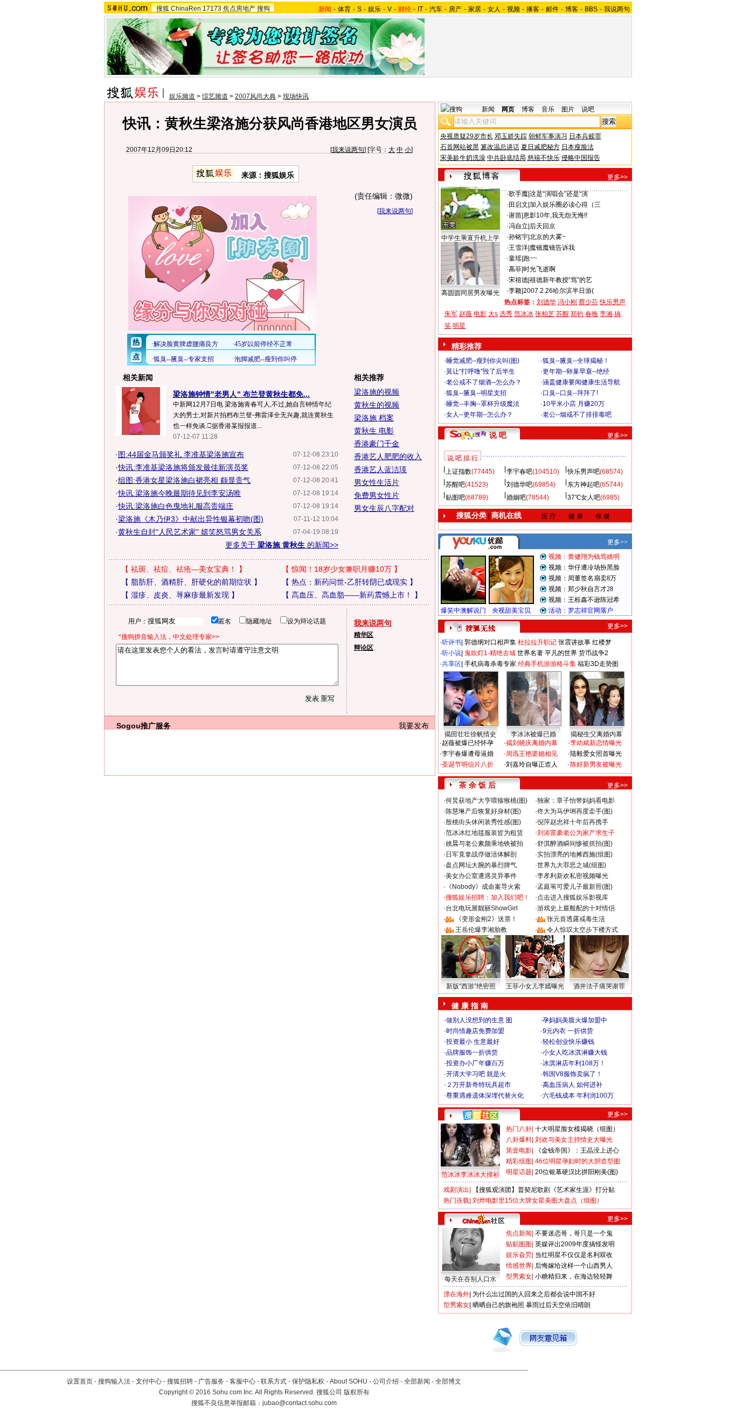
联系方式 (274, 1381)
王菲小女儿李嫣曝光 (535, 986)
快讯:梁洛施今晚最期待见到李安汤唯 (179, 493)
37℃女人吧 (583, 497)
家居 (474, 9)
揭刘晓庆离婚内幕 (532, 743)
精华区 (363, 634)
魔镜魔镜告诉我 (552, 247)
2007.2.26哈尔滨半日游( (558, 290)
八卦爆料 (519, 1139)
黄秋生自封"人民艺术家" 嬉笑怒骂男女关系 (189, 532)
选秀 (505, 314)
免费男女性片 (376, 495)
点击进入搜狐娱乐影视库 (572, 897)
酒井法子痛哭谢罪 (599, 986)
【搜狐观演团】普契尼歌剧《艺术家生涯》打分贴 (544, 1190)
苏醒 (562, 314)
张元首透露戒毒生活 (576, 919)
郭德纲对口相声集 (490, 642)
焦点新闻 (519, 1233)
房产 (455, 9)
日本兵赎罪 (585, 136)
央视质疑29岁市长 (466, 136)
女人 (494, 9)
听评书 (451, 642)
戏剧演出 (456, 1190)
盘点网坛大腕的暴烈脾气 (481, 865)
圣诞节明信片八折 (468, 764)
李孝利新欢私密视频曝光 (572, 876)
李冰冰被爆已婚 (533, 734)
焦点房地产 (239, 8)
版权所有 (357, 1392)
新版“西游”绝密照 (471, 986)
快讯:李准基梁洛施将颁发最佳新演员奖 (183, 467)
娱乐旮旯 (519, 1255)
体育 (344, 9)
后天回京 (543, 226)
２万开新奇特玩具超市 (478, 1085)
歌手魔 (518, 194)
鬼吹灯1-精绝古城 (490, 653)
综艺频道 (215, 96)
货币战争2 (593, 653)
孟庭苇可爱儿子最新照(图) (575, 886)
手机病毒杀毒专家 (490, 664)
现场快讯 (296, 96)
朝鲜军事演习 (548, 136)
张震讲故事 (574, 642)
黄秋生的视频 (376, 405)
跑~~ (530, 258)
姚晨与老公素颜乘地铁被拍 (484, 843)
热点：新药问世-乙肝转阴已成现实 (349, 582)
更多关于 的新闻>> (281, 544)
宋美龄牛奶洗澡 (462, 158)
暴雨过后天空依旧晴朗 (558, 1305)
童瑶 (515, 258)
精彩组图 (519, 1161)
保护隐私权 (308, 1381)
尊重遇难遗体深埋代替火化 (485, 1095)
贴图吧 (455, 497)
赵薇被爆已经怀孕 (468, 743)
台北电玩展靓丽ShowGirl (482, 908)
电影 (480, 314)
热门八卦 (519, 1129)
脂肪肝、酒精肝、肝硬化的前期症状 (191, 582)
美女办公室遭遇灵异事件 (481, 876)
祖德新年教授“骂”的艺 (561, 280)
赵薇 (465, 314)
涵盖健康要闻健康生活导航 (581, 382)
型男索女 (519, 1276)
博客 (571, 9)
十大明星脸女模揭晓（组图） (577, 1129)
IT (420, 9)
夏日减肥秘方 (540, 147)
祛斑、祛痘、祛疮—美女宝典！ (184, 569)
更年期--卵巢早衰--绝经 (576, 371)
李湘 (606, 314)
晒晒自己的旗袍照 (498, 1305)
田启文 (518, 204)
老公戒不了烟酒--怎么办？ (484, 382)
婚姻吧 (516, 497)
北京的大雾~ (548, 237)
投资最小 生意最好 (472, 1041)
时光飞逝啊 (539, 269)
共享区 (451, 664)
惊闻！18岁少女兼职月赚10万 (341, 569)
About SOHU (348, 1381)
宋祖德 (518, 280)
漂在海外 (456, 1294)
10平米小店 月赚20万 (574, 404)
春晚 (591, 314)
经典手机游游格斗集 (547, 664)
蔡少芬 (588, 302)
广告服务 (211, 1381)
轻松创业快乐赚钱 (568, 1041)
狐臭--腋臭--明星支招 (476, 393)
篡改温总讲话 (500, 147)
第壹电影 (519, 1150)
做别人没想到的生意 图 (479, 1020)
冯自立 (518, 226)
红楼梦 (602, 642)
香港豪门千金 (376, 443)
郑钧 (577, 314)
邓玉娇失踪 (511, 136)
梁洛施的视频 (376, 392)
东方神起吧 (583, 484)
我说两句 (617, 9)
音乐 (547, 109)
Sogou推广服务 (143, 725)
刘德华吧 (519, 484)
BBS (591, 9)
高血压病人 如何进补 (572, 1085)
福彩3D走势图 (598, 664)
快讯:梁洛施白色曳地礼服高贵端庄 (175, 506)
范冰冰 (523, 314)
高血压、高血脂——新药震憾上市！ (351, 595)
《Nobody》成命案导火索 (483, 886)
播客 (532, 9)
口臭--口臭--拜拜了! (570, 393)
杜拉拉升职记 (537, 642)
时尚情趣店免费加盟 (475, 1031)
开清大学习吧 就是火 (476, 1074)
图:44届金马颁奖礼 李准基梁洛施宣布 (181, 454)
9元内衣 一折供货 (568, 1031)
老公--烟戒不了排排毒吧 (577, 414)
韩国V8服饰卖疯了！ (572, 1074)
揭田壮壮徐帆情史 (470, 734)
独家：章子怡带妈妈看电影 (576, 800)
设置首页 (80, 1381)
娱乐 (374, 9)
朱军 (451, 314)
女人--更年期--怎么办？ (479, 414)
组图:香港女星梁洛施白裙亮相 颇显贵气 (184, 480)
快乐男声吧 (583, 471)
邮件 (552, 9)
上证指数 (458, 471)
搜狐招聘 (180, 1381)
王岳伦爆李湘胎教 (481, 929)
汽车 (435, 9)
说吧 (587, 109)
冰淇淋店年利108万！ (574, 1063)
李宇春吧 (519, 471)
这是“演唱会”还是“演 (559, 194)
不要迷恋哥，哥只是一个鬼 (574, 1233)
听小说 (451, 653)
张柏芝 (544, 314)
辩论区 (363, 647)
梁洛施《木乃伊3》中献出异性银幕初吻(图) (190, 519)
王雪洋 (518, 247)
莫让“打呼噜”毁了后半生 (480, 371)
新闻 (488, 109)
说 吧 (497, 435)
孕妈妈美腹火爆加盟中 (575, 1020)
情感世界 (519, 1265)
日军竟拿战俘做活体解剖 (481, 854)
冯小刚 (567, 302)
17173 (212, 8)
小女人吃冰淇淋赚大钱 (575, 1052)
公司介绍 (386, 1381)
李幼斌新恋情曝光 (596, 743)
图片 (567, 109)
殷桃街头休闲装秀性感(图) (483, 822)
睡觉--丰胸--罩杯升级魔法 (482, 404)
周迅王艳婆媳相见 (532, 753)
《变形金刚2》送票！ (486, 919)
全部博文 (448, 1381)
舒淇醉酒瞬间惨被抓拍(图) (575, 843)
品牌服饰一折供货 (472, 1052)
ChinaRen (186, 8)
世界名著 (530, 653)
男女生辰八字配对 (384, 508)
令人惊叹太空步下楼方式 (582, 929)
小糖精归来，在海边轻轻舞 (574, 1276)
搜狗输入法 (114, 1381)
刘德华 (546, 302)
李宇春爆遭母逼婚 (468, 753)
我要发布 (414, 725)
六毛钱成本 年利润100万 (578, 1095)
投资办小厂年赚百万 (475, 1063)
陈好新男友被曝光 (596, 764)
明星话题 (519, 1172)
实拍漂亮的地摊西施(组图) (575, 854)
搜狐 (162, 8)
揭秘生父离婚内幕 (596, 734)
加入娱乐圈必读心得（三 (565, 204)
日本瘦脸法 (577, 147)
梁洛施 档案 (374, 417)
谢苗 (515, 215)
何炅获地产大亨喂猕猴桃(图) (486, 800)
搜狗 (263, 8)
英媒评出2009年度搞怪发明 (575, 1244)
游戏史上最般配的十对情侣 (576, 908)
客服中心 (242, 1381)
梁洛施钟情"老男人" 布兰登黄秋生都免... (241, 394)
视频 (513, 9)
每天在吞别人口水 (470, 1279)
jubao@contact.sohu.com (299, 1403)
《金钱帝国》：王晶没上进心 (577, 1150)
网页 (508, 109)
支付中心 (149, 1381)
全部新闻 (417, 1381)
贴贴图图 (519, 1244)
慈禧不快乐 (543, 158)
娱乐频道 (182, 96)
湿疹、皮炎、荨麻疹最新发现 (180, 595)
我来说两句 (348, 149)
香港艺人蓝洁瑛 (380, 469)
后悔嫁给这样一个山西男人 (574, 1265)
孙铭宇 (518, 237)
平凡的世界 (561, 653)
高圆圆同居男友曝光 (470, 293)
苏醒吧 (455, 484)
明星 (459, 325)
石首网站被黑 (459, 147)
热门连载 (456, 1200)
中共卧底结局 (506, 158)
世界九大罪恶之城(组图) (571, 865)
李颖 (515, 290)
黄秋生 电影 (374, 430)
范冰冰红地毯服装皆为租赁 (484, 833)
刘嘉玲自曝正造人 (532, 764)
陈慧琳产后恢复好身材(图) (483, 811)
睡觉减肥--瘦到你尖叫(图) (482, 360)
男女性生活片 (376, 482)
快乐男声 (613, 302)
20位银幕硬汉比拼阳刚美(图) (576, 1172)
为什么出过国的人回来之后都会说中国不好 (534, 1294)
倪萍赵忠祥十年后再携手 (572, 822)
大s (493, 314)
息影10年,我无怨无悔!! (555, 215)
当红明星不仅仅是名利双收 (574, 1255)
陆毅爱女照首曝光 (596, 753)
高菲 (515, 269)
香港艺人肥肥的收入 (388, 456)
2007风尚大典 (255, 96)
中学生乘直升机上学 (470, 238)
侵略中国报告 (580, 158)
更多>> (617, 177)
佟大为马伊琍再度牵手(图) (575, 811)
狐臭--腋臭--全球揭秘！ (576, 360)
